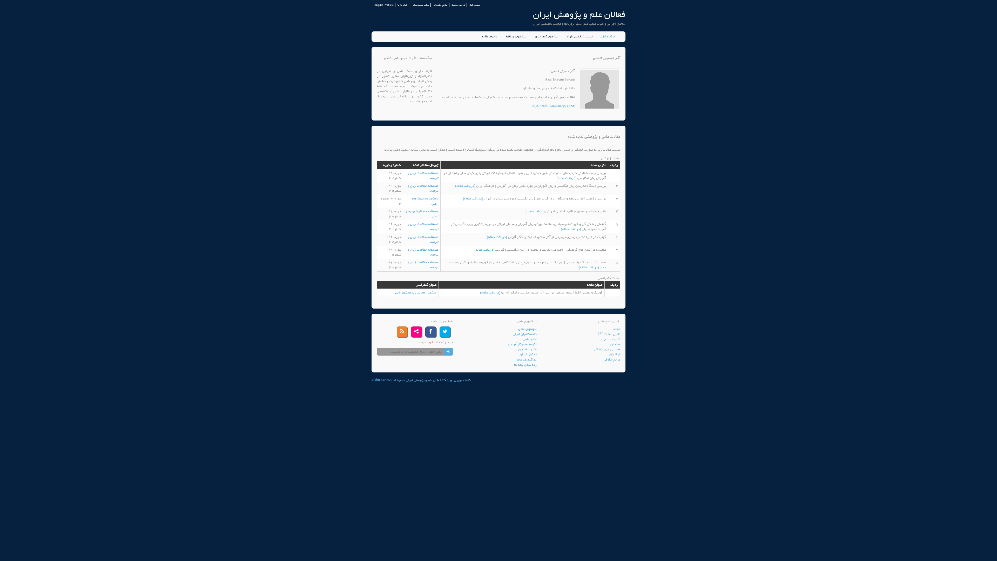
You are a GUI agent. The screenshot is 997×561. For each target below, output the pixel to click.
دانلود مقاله (489, 36)
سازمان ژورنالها (516, 36)
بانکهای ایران (528, 354)
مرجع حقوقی (612, 359)
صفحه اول (474, 5)
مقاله (617, 329)
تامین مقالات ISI (609, 334)
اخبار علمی (530, 339)
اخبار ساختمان (527, 349)
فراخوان (614, 354)
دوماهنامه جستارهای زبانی (424, 201)
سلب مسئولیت (421, 5)
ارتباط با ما (403, 5)
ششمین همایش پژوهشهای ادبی (415, 292)
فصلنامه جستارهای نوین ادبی (422, 214)
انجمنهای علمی (527, 329)
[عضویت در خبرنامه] (448, 352)
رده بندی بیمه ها (525, 365)
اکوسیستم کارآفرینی (522, 344)
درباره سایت (458, 5)
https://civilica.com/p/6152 (553, 106)
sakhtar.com (380, 380)
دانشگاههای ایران (525, 334)
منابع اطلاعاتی (440, 5)
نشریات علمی (611, 339)
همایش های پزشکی (607, 349)
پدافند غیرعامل (526, 359)
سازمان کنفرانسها (546, 36)
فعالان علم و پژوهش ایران (579, 14)
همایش (615, 344)
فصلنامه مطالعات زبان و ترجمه (423, 175)
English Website (384, 5)
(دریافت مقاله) (566, 178)
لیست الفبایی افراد (580, 36)
